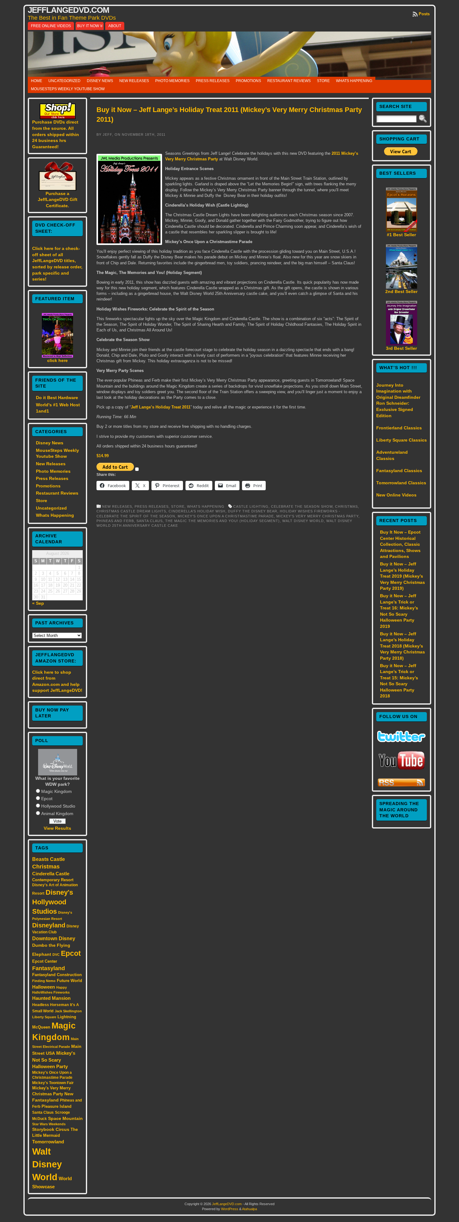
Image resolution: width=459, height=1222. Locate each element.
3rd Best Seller (401, 348)
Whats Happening (354, 81)
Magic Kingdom (56, 791)
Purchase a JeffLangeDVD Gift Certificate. (57, 199)
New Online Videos (396, 494)
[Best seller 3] (401, 343)
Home (36, 81)
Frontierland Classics (399, 427)
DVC (56, 954)
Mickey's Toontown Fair (53, 1083)
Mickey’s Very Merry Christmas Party (317, 516)
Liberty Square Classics (401, 439)
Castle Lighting (251, 506)
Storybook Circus (50, 1129)
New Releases (134, 81)
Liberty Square (44, 1017)
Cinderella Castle (50, 873)
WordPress (229, 1209)
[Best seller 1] (401, 230)
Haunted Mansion (51, 998)
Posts (424, 14)
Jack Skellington (68, 1011)
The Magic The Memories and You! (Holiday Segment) (222, 521)
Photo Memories (172, 81)
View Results (57, 828)
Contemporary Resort (52, 879)
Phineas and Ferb (115, 521)
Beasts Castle (48, 859)
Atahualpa (249, 1209)
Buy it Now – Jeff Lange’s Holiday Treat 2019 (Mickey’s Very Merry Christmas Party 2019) (402, 576)
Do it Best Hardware (57, 397)
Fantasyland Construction (57, 974)
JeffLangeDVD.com (68, 10)
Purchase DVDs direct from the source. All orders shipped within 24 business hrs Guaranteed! (55, 134)
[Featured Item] (57, 356)
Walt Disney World (47, 1164)
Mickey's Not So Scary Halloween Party (53, 1059)
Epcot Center (44, 961)
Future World (69, 980)
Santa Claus (43, 1112)
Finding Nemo (44, 981)
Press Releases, (153, 506)
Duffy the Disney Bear (252, 511)
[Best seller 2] (401, 287)
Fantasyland (48, 968)
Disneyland (48, 925)
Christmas (46, 866)
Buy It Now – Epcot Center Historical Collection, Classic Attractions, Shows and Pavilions (400, 544)
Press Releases (213, 81)
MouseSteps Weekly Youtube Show (68, 89)
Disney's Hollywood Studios (52, 901)
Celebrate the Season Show (302, 506)
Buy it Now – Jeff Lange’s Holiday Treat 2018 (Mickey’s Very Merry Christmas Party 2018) (402, 646)
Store (323, 81)
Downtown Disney (53, 938)
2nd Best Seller (401, 291)
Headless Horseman (50, 1005)
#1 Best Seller (401, 234)
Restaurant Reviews (289, 81)
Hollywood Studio (58, 806)
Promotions (248, 81)
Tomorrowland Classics (401, 482)
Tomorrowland (48, 1141)
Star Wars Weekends (49, 1124)
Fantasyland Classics (399, 470)
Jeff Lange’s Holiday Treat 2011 (160, 407)
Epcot (46, 798)
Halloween (43, 987)
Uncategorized (64, 81)
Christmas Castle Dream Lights (131, 511)
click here (57, 360)
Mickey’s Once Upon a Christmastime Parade (226, 516)
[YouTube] (401, 770)
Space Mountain (65, 1118)
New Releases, (118, 506)
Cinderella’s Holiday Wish (197, 511)
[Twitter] (401, 740)
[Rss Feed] (401, 785)
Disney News (100, 81)
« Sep (38, 603)
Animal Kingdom (57, 813)
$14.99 (102, 455)
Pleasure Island (57, 1106)
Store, (179, 506)
